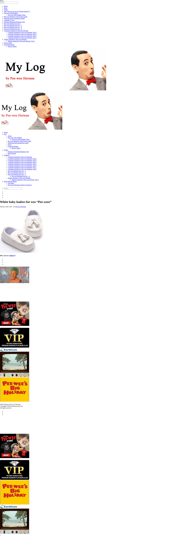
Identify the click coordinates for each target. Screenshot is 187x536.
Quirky (6, 150)
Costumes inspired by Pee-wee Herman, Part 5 (22, 38)
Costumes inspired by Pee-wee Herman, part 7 (22, 167)
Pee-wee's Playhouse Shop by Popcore (20, 185)
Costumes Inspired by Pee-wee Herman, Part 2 (22, 32)
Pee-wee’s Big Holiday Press (21, 139)
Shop (5, 8)
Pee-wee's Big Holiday (11, 13)
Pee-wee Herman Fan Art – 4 (13, 29)
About (6, 10)
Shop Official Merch (10, 181)
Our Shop (11, 183)
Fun (5, 134)
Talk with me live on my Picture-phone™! (17, 11)
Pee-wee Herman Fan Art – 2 (13, 25)
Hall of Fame (8, 43)
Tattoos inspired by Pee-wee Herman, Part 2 (21, 41)
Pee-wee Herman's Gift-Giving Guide (15, 17)
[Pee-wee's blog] (93, 89)
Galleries (6, 155)
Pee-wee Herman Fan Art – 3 (13, 27)
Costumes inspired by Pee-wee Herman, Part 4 (22, 36)
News (9, 145)
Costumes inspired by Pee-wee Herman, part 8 (22, 169)
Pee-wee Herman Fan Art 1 (12, 24)
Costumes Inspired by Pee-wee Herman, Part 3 (22, 34)
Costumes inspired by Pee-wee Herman (16, 31)
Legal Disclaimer (9, 45)
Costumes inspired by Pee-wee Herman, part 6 (22, 166)
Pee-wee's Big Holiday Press (17, 15)
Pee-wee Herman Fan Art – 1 (17, 171)
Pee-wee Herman (20, 206)
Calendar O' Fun (9, 20)
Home (6, 6)
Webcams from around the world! (18, 143)
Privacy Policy (12, 46)
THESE (11, 255)
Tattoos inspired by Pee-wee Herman (15, 39)
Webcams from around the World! (14, 18)
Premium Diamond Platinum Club (14, 22)
